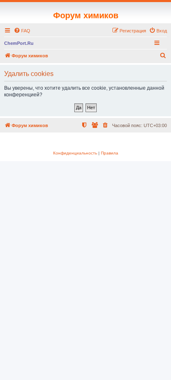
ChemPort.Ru (19, 43)
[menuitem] (22, 31)
